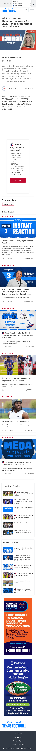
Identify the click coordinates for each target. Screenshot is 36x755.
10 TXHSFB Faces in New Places (15, 421)
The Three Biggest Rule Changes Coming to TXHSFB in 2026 (23, 501)
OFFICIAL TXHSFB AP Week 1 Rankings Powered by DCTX (23, 508)
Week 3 (9, 99)
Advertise (18, 737)
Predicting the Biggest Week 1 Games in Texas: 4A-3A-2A (23, 590)
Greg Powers (9, 430)
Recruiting (7, 397)
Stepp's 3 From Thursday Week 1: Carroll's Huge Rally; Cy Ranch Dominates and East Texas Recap (16, 292)
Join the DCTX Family (18, 181)
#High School (8, 204)
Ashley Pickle (12, 88)
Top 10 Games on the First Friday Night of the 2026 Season (23, 517)
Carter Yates (8, 390)
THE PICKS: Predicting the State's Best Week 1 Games (23, 531)
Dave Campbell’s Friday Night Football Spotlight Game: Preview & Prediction (17, 335)
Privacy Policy (18, 741)
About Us (18, 734)
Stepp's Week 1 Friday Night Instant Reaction (23, 549)
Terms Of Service (18, 745)
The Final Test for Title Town (23, 523)
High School (8, 216)
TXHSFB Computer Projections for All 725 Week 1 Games (23, 493)
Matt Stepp (8, 258)
